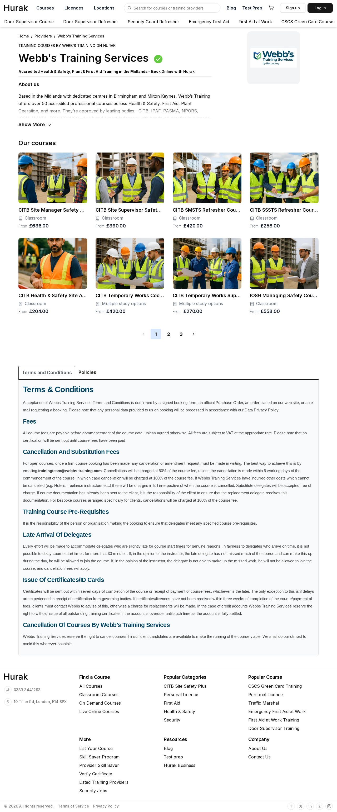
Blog (231, 8)
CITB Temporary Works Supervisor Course (207, 295)
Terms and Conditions (47, 372)
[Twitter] (300, 806)
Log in (320, 8)
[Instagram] (329, 806)
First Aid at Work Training (273, 720)
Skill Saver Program (99, 756)
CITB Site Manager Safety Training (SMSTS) (52, 210)
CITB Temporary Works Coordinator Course (130, 295)
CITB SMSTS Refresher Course (207, 210)
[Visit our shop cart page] (271, 8)
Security (172, 720)
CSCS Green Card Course (307, 21)
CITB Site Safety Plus (185, 686)
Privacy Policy (106, 806)
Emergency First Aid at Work (277, 711)
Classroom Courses (98, 694)
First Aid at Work (255, 21)
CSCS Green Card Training (275, 686)
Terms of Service (73, 806)
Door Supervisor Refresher (90, 21)
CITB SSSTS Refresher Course (284, 210)
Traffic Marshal (263, 703)
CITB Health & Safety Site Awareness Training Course (52, 295)
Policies (87, 372)
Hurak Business (179, 765)
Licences (74, 8)
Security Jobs (93, 790)
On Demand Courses (100, 703)
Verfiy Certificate (95, 773)
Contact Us (259, 756)
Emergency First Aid (209, 21)
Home (23, 36)
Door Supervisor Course (29, 21)
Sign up (293, 8)
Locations (104, 8)
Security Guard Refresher (153, 21)
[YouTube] (319, 806)
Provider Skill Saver (99, 765)
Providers (43, 36)
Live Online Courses (99, 711)
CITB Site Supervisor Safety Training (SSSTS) (130, 210)
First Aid (172, 703)
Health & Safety (179, 711)
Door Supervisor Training (273, 728)
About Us (257, 748)
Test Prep (252, 8)
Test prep (173, 756)
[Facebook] (291, 806)
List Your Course (96, 748)
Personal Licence (181, 694)
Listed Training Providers (103, 782)
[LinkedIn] (310, 806)
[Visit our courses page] (129, 8)
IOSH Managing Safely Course (284, 295)
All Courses (90, 686)
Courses (45, 8)
